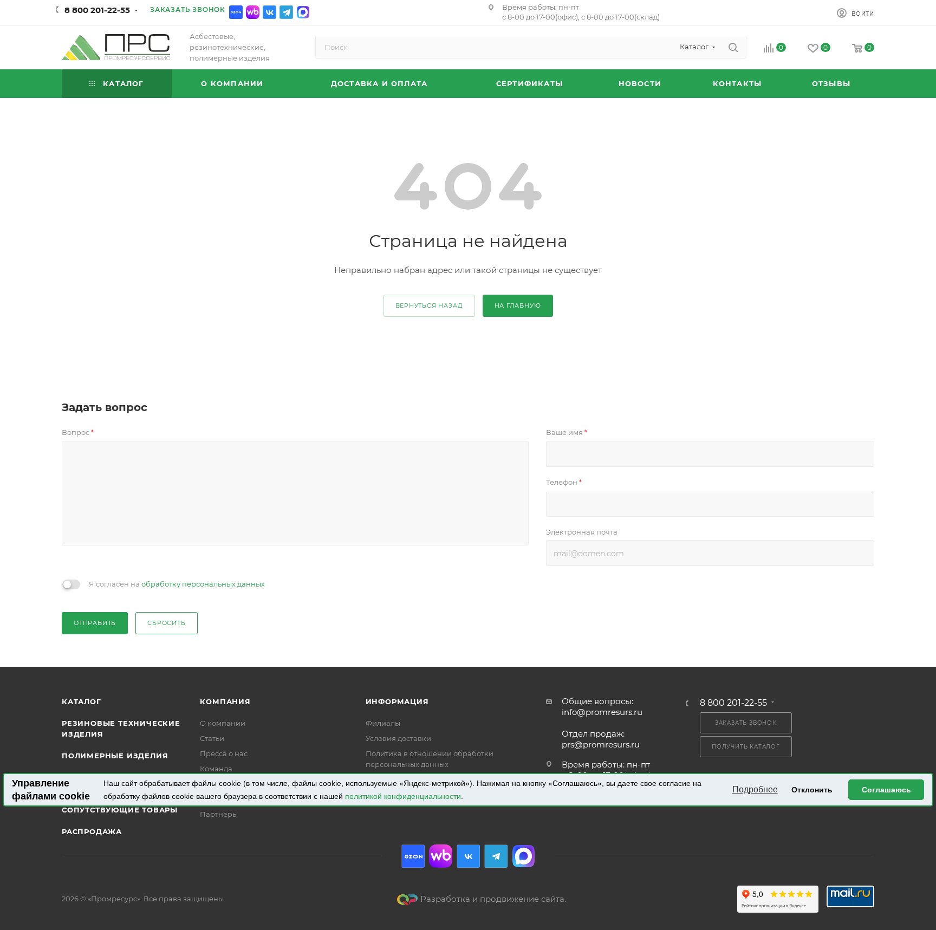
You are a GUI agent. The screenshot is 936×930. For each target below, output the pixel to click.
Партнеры (219, 814)
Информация (397, 701)
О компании (222, 723)
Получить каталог (746, 746)
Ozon (236, 12)
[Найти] (733, 47)
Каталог (81, 701)
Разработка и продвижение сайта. (493, 899)
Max (303, 12)
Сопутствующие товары (120, 809)
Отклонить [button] (812, 789)
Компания (225, 701)
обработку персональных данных (203, 584)
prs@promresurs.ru (601, 744)
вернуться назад (429, 305)
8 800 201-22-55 (97, 10)
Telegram (286, 12)
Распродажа (92, 831)
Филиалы (383, 723)
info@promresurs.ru (602, 712)
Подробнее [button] (755, 789)
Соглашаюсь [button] (886, 789)
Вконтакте (269, 12)
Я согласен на (177, 584)
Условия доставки (398, 738)
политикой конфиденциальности (403, 796)
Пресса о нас (224, 753)
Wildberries (252, 12)
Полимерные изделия (115, 755)
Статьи (212, 738)
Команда (216, 768)
